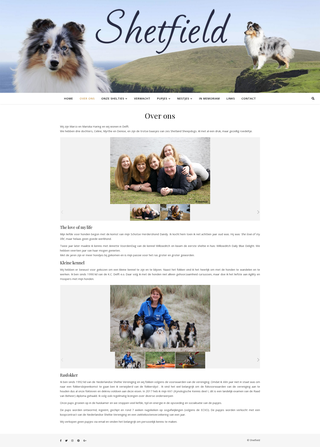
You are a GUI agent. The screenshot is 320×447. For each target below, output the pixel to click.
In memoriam (209, 98)
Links (230, 98)
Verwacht (142, 98)
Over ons (87, 98)
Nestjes (183, 98)
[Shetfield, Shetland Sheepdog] (130, 360)
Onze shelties (112, 98)
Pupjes (162, 98)
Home (68, 98)
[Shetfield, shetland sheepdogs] (145, 212)
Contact (248, 98)
